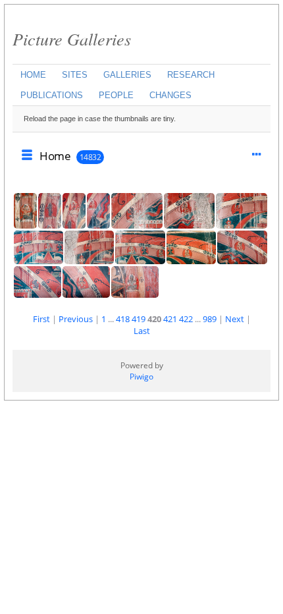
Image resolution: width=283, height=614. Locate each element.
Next (234, 319)
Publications (51, 95)
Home (33, 75)
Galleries (127, 75)
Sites (75, 75)
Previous (76, 319)
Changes (170, 95)
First (41, 319)
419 (138, 319)
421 (170, 319)
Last (142, 331)
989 (210, 319)
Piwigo (141, 376)
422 (186, 319)
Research (191, 75)
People (116, 95)
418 (123, 319)
